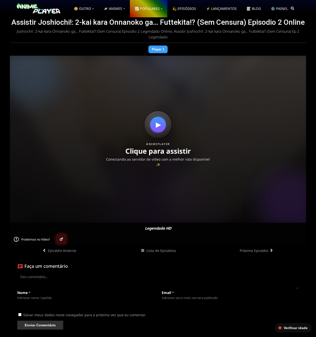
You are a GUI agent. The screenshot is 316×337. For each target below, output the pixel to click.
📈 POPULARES (147, 8)
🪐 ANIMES (113, 8)
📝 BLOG (254, 8)
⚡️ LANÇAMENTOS (221, 8)
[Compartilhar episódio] (61, 239)
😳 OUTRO (82, 8)
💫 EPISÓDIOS (184, 8)
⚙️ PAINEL (279, 8)
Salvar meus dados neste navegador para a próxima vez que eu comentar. (84, 315)
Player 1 (158, 49)
